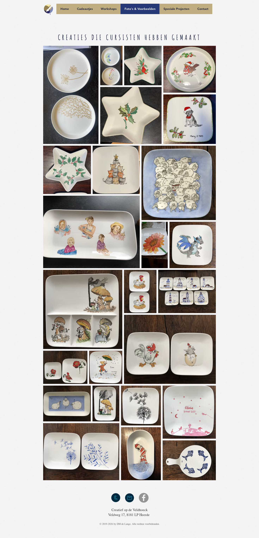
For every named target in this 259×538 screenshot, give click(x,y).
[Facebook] (144, 498)
